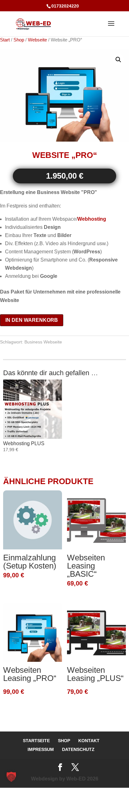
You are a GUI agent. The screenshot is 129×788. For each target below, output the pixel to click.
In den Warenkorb (31, 320)
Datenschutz (78, 749)
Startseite (36, 740)
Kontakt (89, 740)
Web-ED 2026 (82, 778)
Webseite (37, 39)
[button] (118, 59)
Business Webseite (43, 341)
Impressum (41, 749)
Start (5, 39)
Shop (18, 39)
